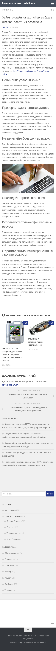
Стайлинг (8, 584)
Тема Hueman (40, 643)
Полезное (7, 10)
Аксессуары (10, 510)
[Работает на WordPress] (21, 642)
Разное (10, 527)
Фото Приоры (13, 539)
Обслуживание (11, 553)
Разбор (7, 572)
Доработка (9, 547)
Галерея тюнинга (12, 516)
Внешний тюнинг (14, 521)
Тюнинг (7, 590)
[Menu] (52, 3)
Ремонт (7, 578)
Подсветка (9, 559)
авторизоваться (10, 385)
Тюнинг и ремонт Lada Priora (18, 3)
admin (6, 27)
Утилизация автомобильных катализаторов (35, 342)
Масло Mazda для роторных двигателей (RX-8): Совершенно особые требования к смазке (12, 354)
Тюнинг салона (13, 533)
